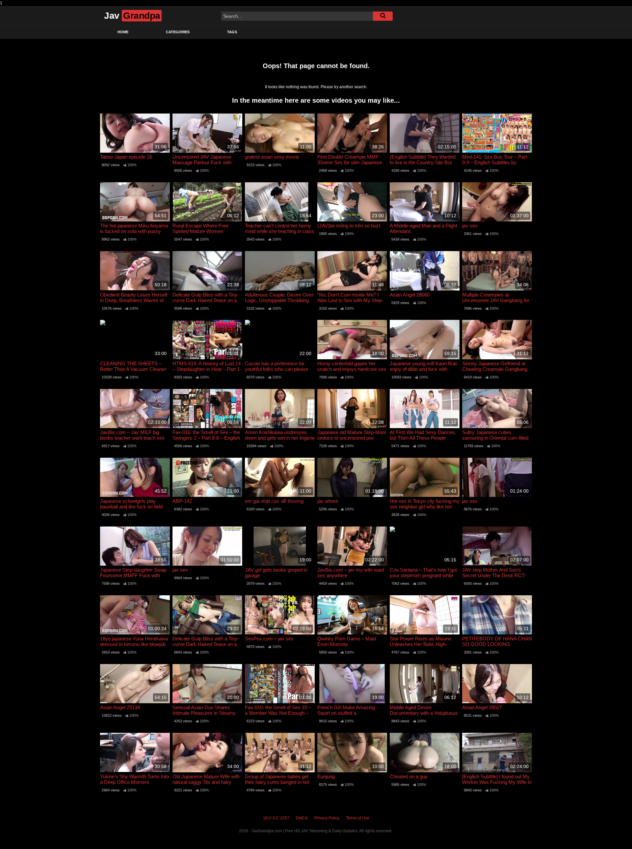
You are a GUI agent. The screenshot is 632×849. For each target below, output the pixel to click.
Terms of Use (357, 818)
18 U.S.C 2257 (276, 818)
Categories (178, 32)
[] (383, 16)
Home (123, 32)
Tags (232, 32)
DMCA (302, 818)
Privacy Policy (326, 818)
